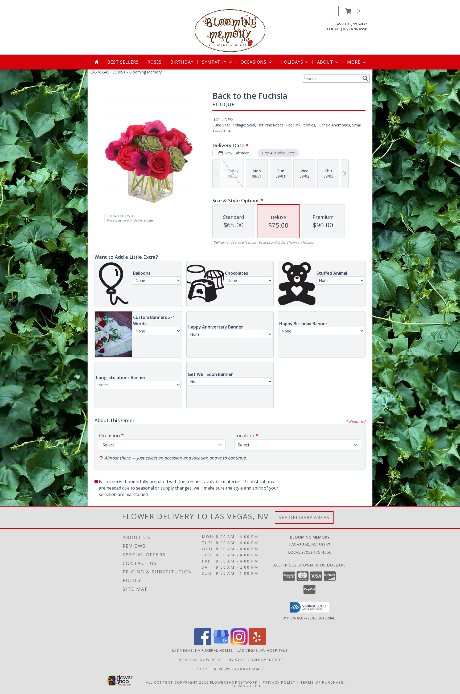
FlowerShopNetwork (234, 682)
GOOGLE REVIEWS (214, 669)
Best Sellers (123, 62)
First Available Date (278, 152)
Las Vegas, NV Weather (200, 659)
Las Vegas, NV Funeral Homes (202, 650)
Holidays (292, 62)
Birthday (181, 62)
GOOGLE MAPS (249, 669)
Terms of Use (246, 685)
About (325, 62)
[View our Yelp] (257, 643)
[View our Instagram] (239, 643)
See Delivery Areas (304, 517)
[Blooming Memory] (230, 30)
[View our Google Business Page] (220, 643)
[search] (365, 78)
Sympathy (214, 62)
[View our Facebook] (202, 643)
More (353, 62)
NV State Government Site (256, 659)
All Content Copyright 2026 (177, 682)
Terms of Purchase (322, 682)
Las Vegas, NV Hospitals (262, 650)
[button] (352, 11)
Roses (154, 62)
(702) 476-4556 (354, 28)
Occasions (253, 62)
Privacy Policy (279, 682)
